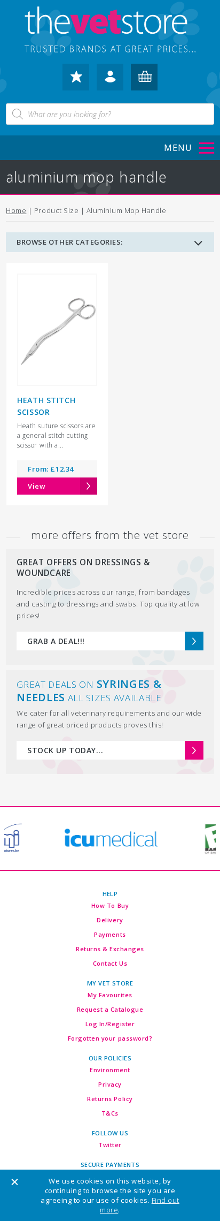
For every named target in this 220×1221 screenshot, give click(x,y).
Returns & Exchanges (110, 949)
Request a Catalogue (110, 1009)
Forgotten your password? (110, 1038)
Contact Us (110, 963)
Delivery (110, 920)
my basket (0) (144, 81)
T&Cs (110, 1113)
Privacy (110, 1084)
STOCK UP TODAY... (65, 750)
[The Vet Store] (110, 30)
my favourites (75, 81)
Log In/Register (110, 1024)
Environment (110, 1070)
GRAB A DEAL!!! (55, 641)
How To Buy (110, 905)
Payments (109, 934)
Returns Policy (109, 1099)
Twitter (110, 1145)
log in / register (110, 81)
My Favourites (110, 995)
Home (16, 210)
